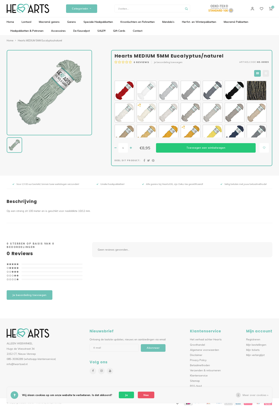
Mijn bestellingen (256, 344)
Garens (71, 22)
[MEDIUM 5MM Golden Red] (124, 90)
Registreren (253, 339)
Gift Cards (119, 30)
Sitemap (195, 380)
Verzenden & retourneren (205, 370)
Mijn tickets (253, 349)
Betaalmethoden (200, 365)
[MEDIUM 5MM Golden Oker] (190, 135)
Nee (146, 395)
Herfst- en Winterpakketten (199, 22)
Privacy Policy (198, 360)
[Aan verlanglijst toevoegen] (264, 148)
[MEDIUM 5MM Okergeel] (168, 135)
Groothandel (197, 344)
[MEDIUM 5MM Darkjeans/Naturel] (257, 135)
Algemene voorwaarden (204, 349)
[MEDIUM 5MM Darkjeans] (235, 135)
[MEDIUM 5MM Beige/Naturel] (190, 113)
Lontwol (26, 22)
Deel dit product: (127, 160)
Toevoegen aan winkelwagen (205, 147)
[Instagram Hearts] (101, 371)
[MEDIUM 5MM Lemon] (213, 135)
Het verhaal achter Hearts (206, 339)
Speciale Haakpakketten (98, 22)
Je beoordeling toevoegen (168, 62)
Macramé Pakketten (236, 22)
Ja (126, 395)
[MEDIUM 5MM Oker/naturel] (146, 135)
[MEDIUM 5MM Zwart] (235, 90)
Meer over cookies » (255, 395)
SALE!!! (101, 30)
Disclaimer (196, 355)
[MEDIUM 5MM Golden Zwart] (257, 90)
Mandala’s (168, 22)
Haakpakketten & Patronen (26, 30)
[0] (270, 8)
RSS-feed (196, 385)
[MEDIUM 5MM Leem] (124, 135)
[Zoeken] (186, 8)
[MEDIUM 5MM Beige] (235, 113)
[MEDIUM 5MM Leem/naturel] (257, 113)
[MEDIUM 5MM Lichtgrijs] (168, 90)
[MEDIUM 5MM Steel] (213, 90)
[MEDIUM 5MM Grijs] (190, 90)
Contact (137, 30)
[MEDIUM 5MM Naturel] (124, 113)
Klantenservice (199, 375)
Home (10, 22)
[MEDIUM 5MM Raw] (213, 113)
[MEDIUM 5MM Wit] (146, 90)
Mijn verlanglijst (255, 355)
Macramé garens (49, 22)
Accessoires (58, 30)
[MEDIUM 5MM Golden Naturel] (146, 113)
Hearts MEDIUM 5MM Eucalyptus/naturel (40, 40)
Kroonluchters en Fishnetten (138, 22)
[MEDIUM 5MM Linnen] (168, 113)
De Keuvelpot (81, 30)
